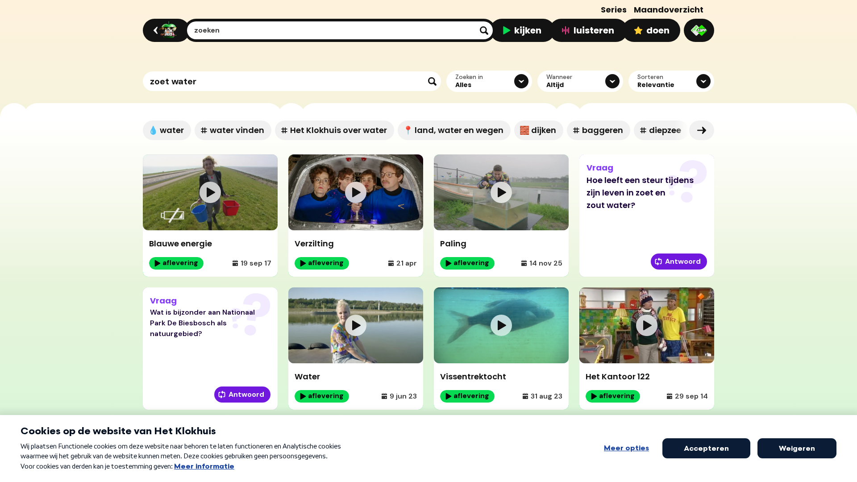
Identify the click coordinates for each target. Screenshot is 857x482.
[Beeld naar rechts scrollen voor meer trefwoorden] (701, 130)
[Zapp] (699, 30)
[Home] (165, 30)
